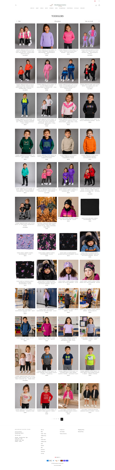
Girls (42, 443)
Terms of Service (63, 433)
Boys (42, 437)
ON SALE (76, 8)
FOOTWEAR (70, 8)
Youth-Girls (43, 439)
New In (42, 429)
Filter (19, 21)
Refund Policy (81, 431)
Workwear (43, 451)
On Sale (42, 453)
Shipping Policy (81, 429)
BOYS (46, 8)
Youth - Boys (43, 433)
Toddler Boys (43, 435)
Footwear (43, 449)
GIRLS (41, 8)
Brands (82, 8)
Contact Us (62, 429)
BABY (37, 8)
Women (42, 445)
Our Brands (62, 431)
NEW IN (32, 8)
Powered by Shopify (57, 465)
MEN (56, 8)
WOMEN (52, 8)
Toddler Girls (43, 441)
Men (42, 447)
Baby (42, 431)
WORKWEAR (62, 8)
